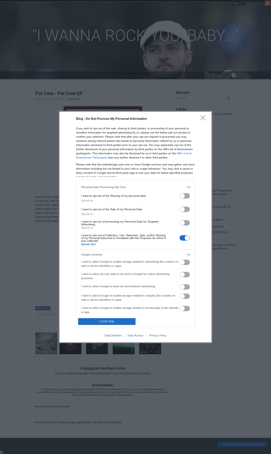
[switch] (185, 196)
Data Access (135, 335)
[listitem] (135, 187)
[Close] (204, 119)
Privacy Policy (158, 335)
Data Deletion (113, 335)
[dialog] (135, 227)
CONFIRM (107, 321)
